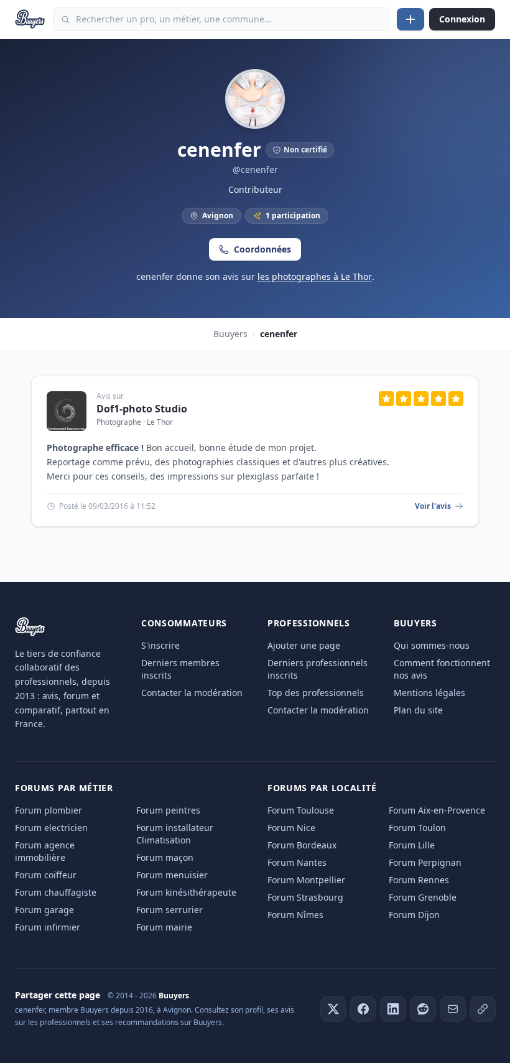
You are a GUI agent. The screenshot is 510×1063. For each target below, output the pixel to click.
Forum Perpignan (425, 862)
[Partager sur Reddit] (422, 1008)
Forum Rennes (419, 880)
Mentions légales (429, 693)
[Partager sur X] (333, 1008)
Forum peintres (168, 810)
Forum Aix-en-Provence (437, 810)
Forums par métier (64, 788)
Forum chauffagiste (55, 892)
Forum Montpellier (306, 880)
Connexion (462, 19)
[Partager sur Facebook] (363, 1008)
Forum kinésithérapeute (186, 892)
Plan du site (418, 710)
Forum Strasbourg (305, 897)
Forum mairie (164, 927)
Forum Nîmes (295, 915)
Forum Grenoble (423, 897)
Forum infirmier (47, 927)
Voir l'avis (433, 506)
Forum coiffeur (45, 875)
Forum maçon (164, 857)
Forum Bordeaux (301, 845)
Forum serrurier (169, 910)
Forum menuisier (172, 875)
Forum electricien (51, 827)
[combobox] (221, 19)
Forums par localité (321, 788)
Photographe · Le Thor (134, 422)
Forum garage (44, 910)
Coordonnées (262, 249)
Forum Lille (412, 845)
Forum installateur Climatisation (174, 834)
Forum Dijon (414, 915)
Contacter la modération (192, 693)
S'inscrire (160, 645)
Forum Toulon (417, 827)
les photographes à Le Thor (314, 276)
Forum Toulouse (300, 810)
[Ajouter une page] (410, 19)
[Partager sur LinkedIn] (393, 1008)
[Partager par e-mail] (452, 1008)
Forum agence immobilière (45, 851)
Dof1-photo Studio (141, 408)
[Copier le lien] (482, 1008)
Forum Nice (291, 827)
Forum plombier (48, 810)
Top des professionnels (315, 693)
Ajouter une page (303, 645)
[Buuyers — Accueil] (30, 19)
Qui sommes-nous (432, 645)
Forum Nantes (297, 862)
